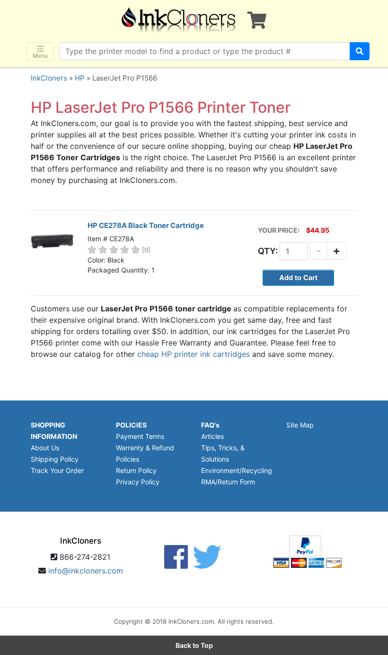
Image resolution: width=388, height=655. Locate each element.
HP (80, 77)
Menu (40, 55)
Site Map (300, 425)
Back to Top (194, 645)
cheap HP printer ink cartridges (193, 354)
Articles (212, 436)
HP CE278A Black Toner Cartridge (146, 225)
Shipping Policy (55, 459)
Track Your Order (57, 470)
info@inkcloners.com (85, 570)
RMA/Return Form (228, 482)
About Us (45, 448)
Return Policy (136, 470)
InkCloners (49, 77)
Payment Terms (140, 436)
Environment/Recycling (236, 470)
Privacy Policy (137, 482)
